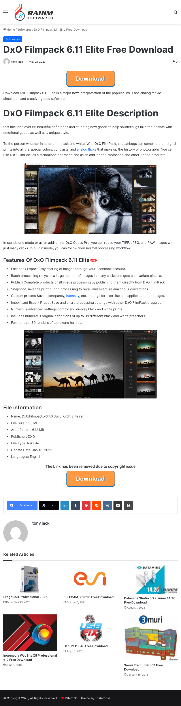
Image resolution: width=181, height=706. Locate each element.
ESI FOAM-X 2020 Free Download (89, 597)
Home (10, 29)
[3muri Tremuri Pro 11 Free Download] (151, 637)
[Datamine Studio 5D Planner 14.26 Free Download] (151, 579)
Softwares (24, 29)
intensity (72, 296)
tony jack (17, 61)
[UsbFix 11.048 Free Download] (90, 628)
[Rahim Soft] (34, 12)
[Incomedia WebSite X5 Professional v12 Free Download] (30, 632)
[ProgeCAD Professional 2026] (30, 578)
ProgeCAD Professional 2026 (25, 597)
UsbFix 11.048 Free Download (86, 646)
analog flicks (86, 149)
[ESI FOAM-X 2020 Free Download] (90, 579)
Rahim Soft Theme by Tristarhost (87, 698)
